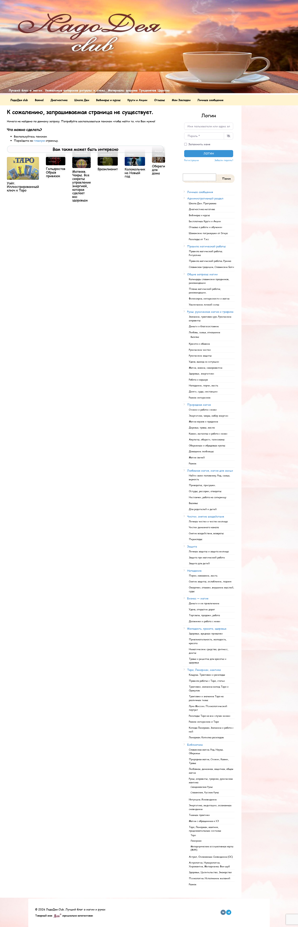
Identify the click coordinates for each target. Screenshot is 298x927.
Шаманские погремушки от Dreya (208, 233)
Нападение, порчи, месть (203, 385)
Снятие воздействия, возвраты (206, 533)
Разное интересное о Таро (204, 721)
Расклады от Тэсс (199, 239)
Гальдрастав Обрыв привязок (55, 172)
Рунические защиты (200, 355)
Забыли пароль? (223, 160)
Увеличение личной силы (204, 304)
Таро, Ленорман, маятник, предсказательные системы (205, 828)
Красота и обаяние (199, 343)
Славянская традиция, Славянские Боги (211, 267)
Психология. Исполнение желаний (209, 878)
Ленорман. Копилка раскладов (206, 737)
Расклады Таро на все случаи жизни (209, 715)
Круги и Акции (137, 100)
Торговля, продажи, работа (204, 615)
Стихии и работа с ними (203, 409)
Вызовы (195, 336)
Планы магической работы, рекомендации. (205, 290)
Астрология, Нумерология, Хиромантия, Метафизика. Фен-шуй (209, 864)
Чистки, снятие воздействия (205, 516)
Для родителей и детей (203, 509)
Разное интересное (200, 397)
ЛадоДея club (19, 100)
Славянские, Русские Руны (205, 792)
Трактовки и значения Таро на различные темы (206, 698)
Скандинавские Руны (202, 786)
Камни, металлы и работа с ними (208, 433)
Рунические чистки (200, 349)
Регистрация (191, 160)
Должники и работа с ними (204, 621)
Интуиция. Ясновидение (203, 799)
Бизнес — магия (197, 598)
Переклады (195, 539)
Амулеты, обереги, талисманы (207, 439)
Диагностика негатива (202, 209)
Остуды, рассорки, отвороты (205, 491)
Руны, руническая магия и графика (210, 312)
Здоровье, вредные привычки (206, 633)
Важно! (39, 100)
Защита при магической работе (207, 557)
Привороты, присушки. (202, 485)
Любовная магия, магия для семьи (210, 470)
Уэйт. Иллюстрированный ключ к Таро (23, 187)
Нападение (194, 571)
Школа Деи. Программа (202, 203)
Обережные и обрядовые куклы (207, 445)
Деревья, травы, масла (202, 427)
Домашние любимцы (201, 451)
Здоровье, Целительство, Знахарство (210, 872)
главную (39, 140)
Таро (193, 835)
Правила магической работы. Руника (210, 261)
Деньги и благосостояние (204, 326)
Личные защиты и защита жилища (209, 551)
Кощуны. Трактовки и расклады (207, 674)
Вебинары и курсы (108, 100)
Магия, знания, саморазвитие (205, 367)
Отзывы (159, 100)
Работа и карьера (198, 379)
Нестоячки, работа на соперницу (207, 497)
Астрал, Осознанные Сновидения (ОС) (211, 856)
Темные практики (199, 815)
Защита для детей (199, 563)
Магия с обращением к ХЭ (204, 821)
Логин (209, 153)
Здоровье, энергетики (201, 373)
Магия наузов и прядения (203, 421)
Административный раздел (205, 198)
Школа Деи (81, 100)
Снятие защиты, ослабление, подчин (210, 581)
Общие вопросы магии (202, 274)
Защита (192, 546)
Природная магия (199, 405)
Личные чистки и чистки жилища (208, 521)
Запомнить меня (199, 144)
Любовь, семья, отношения (204, 332)
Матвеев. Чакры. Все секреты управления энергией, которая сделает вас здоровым (81, 186)
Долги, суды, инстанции (203, 391)
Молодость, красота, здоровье (206, 628)
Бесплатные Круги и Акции (205, 221)
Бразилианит (108, 169)
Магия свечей (197, 457)
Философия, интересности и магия (209, 298)
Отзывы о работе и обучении (205, 227)
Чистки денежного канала (204, 527)
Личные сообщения (210, 100)
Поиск (226, 178)
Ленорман (196, 840)
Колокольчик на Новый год (135, 173)
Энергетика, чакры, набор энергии (208, 415)
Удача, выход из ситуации (204, 361)
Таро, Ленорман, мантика (204, 670)
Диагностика (59, 100)
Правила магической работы (206, 246)
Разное (192, 463)
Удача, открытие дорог (202, 609)
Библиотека (195, 745)
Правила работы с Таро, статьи (207, 680)
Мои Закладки (181, 100)
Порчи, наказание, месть (203, 575)
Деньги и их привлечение (204, 603)
